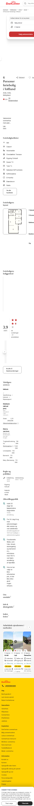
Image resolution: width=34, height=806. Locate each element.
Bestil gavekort (6, 694)
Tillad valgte (9, 803)
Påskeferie (5, 712)
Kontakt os (5, 759)
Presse (4, 784)
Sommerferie (6, 715)
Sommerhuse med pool (9, 739)
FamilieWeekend (7, 748)
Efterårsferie (5, 718)
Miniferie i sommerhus (8, 742)
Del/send (21, 77)
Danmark (5, 9)
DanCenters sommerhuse (9, 729)
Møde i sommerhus (7, 751)
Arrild (20, 9)
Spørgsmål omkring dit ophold (11, 769)
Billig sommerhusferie (8, 732)
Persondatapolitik (7, 778)
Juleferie (4, 721)
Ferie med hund (6, 745)
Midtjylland (13, 9)
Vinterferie (5, 708)
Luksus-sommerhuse (8, 735)
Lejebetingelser (6, 781)
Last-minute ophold (8, 697)
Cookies (4, 775)
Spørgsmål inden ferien (9, 765)
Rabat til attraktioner (8, 700)
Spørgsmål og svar (7, 772)
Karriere (4, 762)
